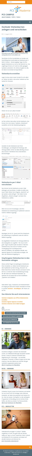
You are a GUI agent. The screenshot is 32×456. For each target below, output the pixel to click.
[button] (30, 22)
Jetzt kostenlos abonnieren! (10, 441)
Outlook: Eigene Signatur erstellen (12, 301)
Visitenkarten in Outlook (10, 322)
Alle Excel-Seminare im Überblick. (12, 403)
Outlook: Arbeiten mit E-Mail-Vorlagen (13, 303)
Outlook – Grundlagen (14, 288)
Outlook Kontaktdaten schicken (16, 313)
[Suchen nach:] (16, 2)
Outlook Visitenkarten (10, 319)
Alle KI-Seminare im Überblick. (11, 365)
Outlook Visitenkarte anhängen (12, 316)
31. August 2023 (7, 34)
